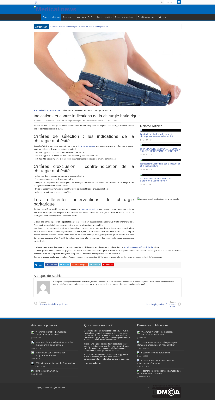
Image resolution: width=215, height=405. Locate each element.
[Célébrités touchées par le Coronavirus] (32, 363)
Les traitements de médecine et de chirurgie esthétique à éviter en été (156, 135)
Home (37, 17)
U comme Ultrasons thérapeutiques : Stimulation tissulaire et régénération (79, 26)
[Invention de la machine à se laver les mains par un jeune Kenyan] (32, 342)
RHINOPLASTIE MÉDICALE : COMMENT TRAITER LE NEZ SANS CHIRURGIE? (160, 150)
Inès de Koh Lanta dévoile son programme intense (50, 354)
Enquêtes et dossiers (146, 17)
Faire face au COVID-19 (46, 371)
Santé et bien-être (104, 17)
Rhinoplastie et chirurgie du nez (53, 303)
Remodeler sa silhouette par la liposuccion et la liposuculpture (160, 164)
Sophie (38, 121)
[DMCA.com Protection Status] (166, 391)
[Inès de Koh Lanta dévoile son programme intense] (32, 352)
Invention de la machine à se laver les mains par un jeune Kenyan (54, 343)
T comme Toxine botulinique (155, 352)
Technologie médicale (124, 17)
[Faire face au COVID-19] (32, 371)
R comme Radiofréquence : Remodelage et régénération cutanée (159, 372)
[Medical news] (55, 8)
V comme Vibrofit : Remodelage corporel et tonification (52, 333)
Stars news (67, 17)
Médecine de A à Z (84, 17)
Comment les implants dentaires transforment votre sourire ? (155, 179)
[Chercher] (179, 2)
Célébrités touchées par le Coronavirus (55, 363)
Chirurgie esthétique (51, 17)
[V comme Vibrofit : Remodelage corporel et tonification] (32, 332)
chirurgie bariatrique (86, 146)
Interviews (163, 17)
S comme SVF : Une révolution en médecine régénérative (155, 361)
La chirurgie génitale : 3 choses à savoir (161, 304)
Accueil (38, 110)
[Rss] (162, 2)
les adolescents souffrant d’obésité (138, 247)
